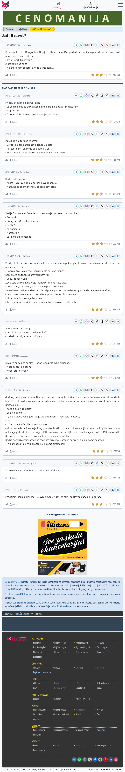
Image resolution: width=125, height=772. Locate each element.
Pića (98, 714)
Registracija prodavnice (42, 672)
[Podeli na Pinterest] (107, 45)
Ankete (99, 687)
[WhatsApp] (79, 759)
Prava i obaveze (39, 750)
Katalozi (36, 698)
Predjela (100, 709)
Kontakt (36, 745)
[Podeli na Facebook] (97, 45)
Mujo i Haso (22, 29)
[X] (90, 759)
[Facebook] (95, 759)
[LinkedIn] (111, 759)
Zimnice (36, 719)
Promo (57, 683)
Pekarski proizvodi (61, 714)
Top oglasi (100, 642)
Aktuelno (36, 667)
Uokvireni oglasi (39, 647)
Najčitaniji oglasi (60, 647)
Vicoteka (9, 29)
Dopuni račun (38, 656)
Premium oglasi (82, 642)
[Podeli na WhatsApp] (81, 45)
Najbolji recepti (60, 709)
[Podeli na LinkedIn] (112, 45)
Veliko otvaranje (103, 683)
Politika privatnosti (104, 745)
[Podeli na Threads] (102, 45)
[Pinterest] (105, 759)
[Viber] (85, 759)
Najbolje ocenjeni (61, 729)
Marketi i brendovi (83, 698)
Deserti (78, 714)
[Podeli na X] (92, 45)
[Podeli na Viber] (86, 45)
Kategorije (37, 642)
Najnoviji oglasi (60, 642)
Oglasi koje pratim (61, 652)
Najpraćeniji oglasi (83, 647)
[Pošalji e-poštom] (118, 45)
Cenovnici (79, 667)
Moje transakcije (82, 652)
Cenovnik (100, 652)
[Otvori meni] (120, 5)
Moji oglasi (37, 652)
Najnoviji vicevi (39, 729)
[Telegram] (74, 759)
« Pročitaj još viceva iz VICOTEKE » (62, 514)
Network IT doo (46, 769)
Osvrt (35, 687)
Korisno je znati (60, 687)
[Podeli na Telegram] (76, 45)
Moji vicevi (37, 734)
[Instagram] (116, 759)
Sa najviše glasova (82, 729)
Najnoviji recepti (39, 709)
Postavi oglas (102, 647)
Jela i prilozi (37, 714)
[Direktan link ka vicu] (6, 75)
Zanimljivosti (80, 687)
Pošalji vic (100, 729)
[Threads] (100, 759)
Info (77, 683)
